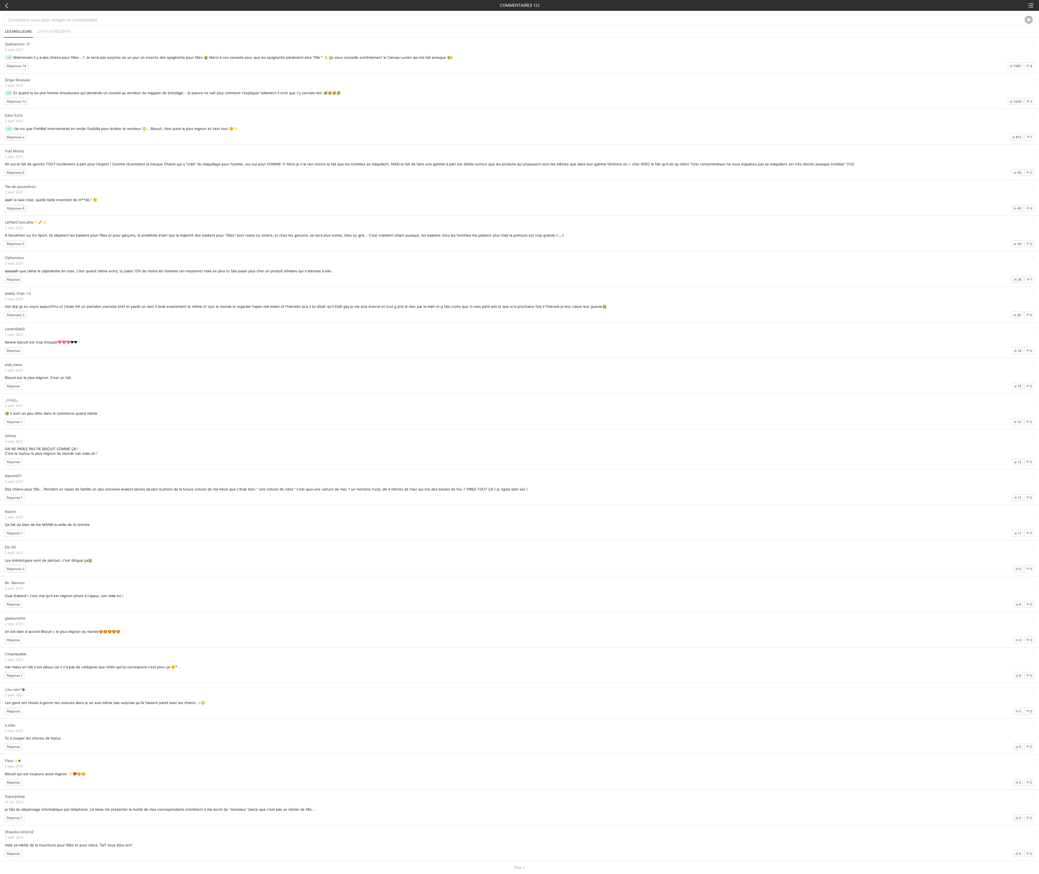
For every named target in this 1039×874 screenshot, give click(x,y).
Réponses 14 (16, 66)
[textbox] (516, 20)
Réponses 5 (15, 173)
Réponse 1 (14, 422)
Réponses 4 (16, 208)
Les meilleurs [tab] (18, 31)
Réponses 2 (15, 137)
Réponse (13, 279)
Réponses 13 (16, 101)
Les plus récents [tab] (53, 31)
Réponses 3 (16, 315)
